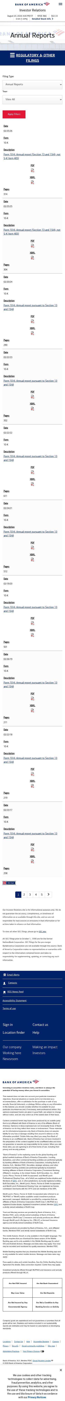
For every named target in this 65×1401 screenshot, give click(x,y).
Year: (5, 91)
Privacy (5, 1346)
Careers (56, 1341)
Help (36, 1032)
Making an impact (45, 1047)
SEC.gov (42, 931)
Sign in (8, 1024)
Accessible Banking (41, 1341)
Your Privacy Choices (31, 1351)
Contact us (40, 1024)
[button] (60, 4)
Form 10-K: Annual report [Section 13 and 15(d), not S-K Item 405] (32, 156)
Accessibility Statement (15, 1000)
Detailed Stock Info (41, 18)
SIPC (15, 1181)
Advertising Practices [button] (11, 1351)
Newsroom (10, 1059)
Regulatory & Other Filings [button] (35, 58)
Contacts (12, 982)
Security (15, 1346)
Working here (12, 1053)
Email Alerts (13, 974)
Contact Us (18, 1341)
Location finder (14, 1032)
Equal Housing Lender (42, 1361)
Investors (39, 1053)
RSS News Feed (15, 991)
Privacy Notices (37, 1397)
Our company (12, 1047)
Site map (51, 1346)
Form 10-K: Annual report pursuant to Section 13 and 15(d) (30, 307)
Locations (7, 1341)
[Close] (61, 1370)
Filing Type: (8, 76)
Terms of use (9, 1008)
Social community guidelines (33, 1346)
